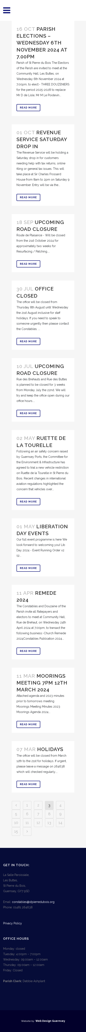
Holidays (50, 749)
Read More (28, 107)
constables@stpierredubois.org (33, 902)
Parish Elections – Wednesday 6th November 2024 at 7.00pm (41, 43)
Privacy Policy (12, 923)
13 (49, 822)
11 (27, 822)
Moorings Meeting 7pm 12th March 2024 (41, 683)
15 (16, 831)
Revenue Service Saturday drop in (41, 139)
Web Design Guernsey (50, 1021)
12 (38, 822)
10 (16, 822)
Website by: (28, 1021)
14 (60, 822)
